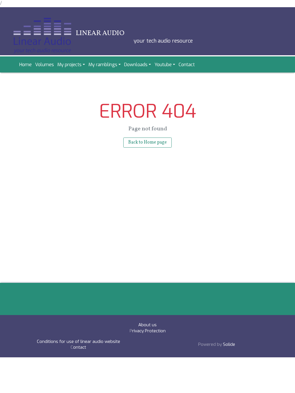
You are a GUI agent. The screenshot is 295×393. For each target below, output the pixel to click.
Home (25, 65)
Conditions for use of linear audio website (78, 341)
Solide (229, 344)
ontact (79, 347)
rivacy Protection (149, 331)
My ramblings (102, 65)
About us (147, 325)
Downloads (136, 65)
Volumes (44, 65)
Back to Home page (147, 142)
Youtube (163, 65)
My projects (69, 65)
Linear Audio (100, 33)
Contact (187, 65)
